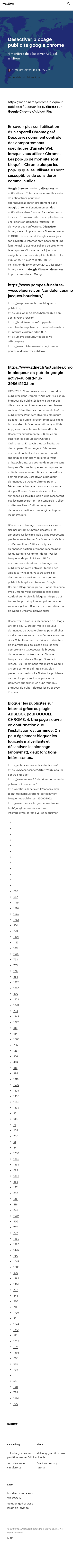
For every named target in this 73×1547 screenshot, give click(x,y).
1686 (16, 1102)
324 (15, 925)
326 (15, 1056)
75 (14, 1124)
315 (15, 1027)
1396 (16, 1352)
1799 (16, 1312)
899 (15, 1073)
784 (15, 1392)
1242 (16, 1329)
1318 (16, 1079)
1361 (16, 948)
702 (15, 1233)
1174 (15, 1346)
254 (15, 1010)
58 (14, 1381)
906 (15, 1221)
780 (15, 1403)
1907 (16, 1216)
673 (15, 931)
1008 (16, 1267)
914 (15, 1033)
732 (15, 1227)
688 (15, 1170)
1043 (16, 1261)
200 (15, 1136)
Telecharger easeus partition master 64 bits (21, 1455)
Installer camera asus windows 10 (20, 1495)
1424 (16, 1284)
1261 (15, 1198)
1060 (16, 1039)
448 (15, 1295)
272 (15, 1335)
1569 (16, 1238)
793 (15, 959)
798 (15, 1369)
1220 (16, 908)
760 (15, 1255)
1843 (16, 1016)
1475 (16, 1250)
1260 (16, 1153)
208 (15, 1130)
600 (15, 1358)
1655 (16, 1341)
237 (15, 1289)
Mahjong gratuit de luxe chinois (51, 1455)
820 (15, 1272)
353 (15, 1181)
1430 (16, 1096)
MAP (10, 1538)
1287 (16, 1050)
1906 (16, 954)
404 (15, 1062)
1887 (16, 988)
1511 (15, 1386)
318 (15, 1067)
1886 (16, 1159)
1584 (16, 1278)
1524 (16, 1398)
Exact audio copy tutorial (47, 1465)
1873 (16, 1005)
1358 (16, 1176)
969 (15, 1364)
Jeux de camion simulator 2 (16, 1465)
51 (14, 1141)
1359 (16, 1164)
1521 (15, 1187)
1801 (16, 936)
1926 (16, 1084)
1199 (16, 902)
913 (15, 1119)
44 (14, 1147)
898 (15, 1193)
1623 (16, 999)
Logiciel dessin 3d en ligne (24, 77)
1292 (16, 1022)
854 (15, 976)
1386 (16, 1244)
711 (15, 1307)
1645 (16, 914)
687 (15, 897)
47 (14, 1318)
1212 (15, 971)
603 (15, 993)
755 (15, 1045)
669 (15, 891)
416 (15, 1204)
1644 (16, 1324)
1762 (16, 919)
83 (14, 1113)
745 (15, 965)
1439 (16, 1107)
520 (15, 1301)
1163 (16, 942)
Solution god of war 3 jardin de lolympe (20, 1505)
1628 (16, 1090)
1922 (16, 982)
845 (15, 1210)
